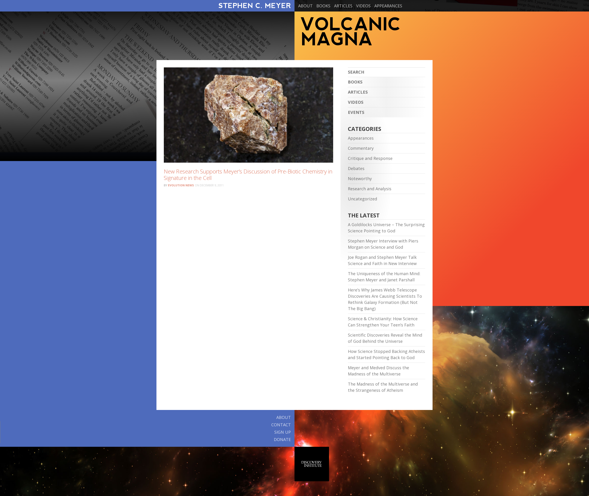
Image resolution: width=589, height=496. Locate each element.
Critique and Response (370, 158)
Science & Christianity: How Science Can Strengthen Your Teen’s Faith (383, 322)
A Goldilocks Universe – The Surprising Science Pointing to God (386, 228)
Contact (281, 424)
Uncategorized (362, 199)
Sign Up (282, 432)
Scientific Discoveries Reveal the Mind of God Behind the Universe (385, 338)
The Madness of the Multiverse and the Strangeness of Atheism (383, 387)
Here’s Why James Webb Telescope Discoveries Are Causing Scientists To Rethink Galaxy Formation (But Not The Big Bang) (385, 299)
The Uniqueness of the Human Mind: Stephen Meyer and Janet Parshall (384, 277)
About (305, 6)
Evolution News (181, 185)
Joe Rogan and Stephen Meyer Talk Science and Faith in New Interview (382, 260)
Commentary (361, 148)
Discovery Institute (311, 464)
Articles (343, 6)
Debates (356, 168)
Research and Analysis (369, 188)
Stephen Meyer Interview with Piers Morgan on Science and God (383, 244)
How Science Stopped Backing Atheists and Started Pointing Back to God (386, 354)
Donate (282, 439)
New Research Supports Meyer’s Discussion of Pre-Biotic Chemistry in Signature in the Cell (248, 174)
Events (356, 112)
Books (323, 6)
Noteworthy (360, 178)
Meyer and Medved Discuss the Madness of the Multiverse (378, 371)
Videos (363, 6)
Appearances (388, 6)
